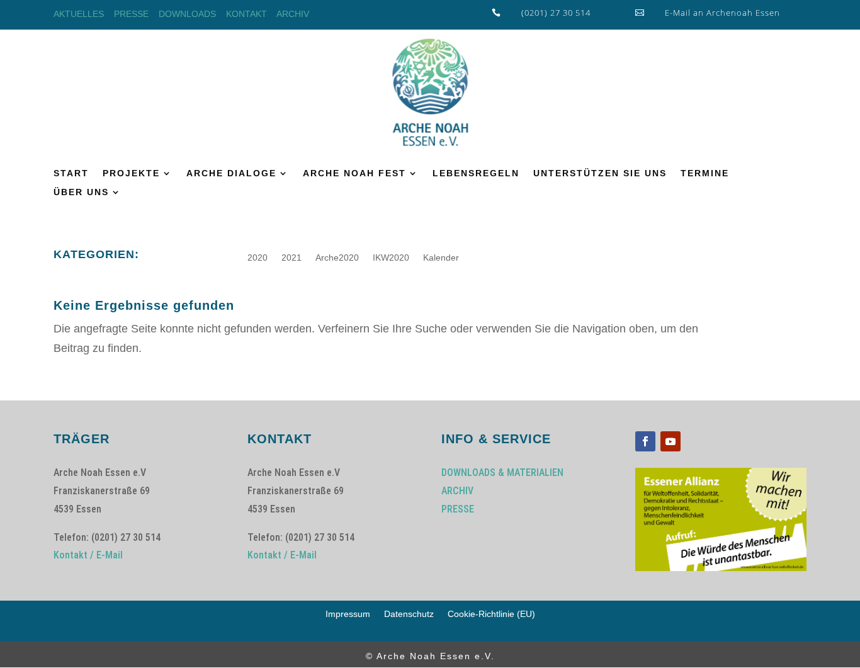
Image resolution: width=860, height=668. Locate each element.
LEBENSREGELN (476, 173)
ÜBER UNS (81, 192)
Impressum (347, 614)
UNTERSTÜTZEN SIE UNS (600, 173)
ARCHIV (292, 14)
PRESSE (131, 14)
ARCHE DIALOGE (231, 173)
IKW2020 (391, 258)
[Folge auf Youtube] (670, 441)
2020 (257, 258)
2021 (291, 258)
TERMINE (705, 173)
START (71, 173)
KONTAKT (246, 14)
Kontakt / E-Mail (88, 555)
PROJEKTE (131, 173)
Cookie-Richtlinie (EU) (491, 614)
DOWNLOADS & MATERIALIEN (502, 472)
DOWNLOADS (187, 14)
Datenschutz (409, 614)
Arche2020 (337, 258)
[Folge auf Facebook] (645, 441)
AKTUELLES (79, 14)
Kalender (441, 258)
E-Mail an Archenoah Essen (722, 12)
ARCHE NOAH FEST (354, 173)
